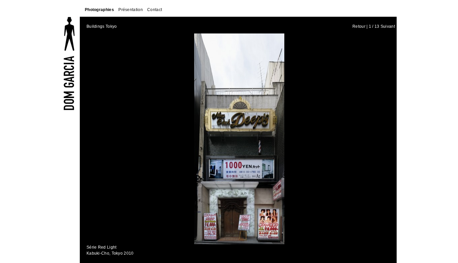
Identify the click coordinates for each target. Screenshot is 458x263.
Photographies (99, 9)
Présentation (130, 9)
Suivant (388, 26)
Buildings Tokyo (102, 26)
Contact (154, 9)
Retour (358, 26)
